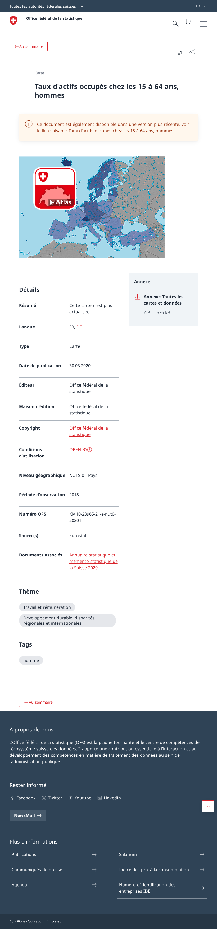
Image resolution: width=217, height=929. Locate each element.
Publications (24, 854)
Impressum (55, 921)
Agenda (19, 885)
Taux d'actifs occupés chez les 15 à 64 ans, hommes (121, 131)
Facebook (26, 798)
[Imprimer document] (179, 51)
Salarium (128, 854)
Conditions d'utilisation (26, 921)
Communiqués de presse (37, 869)
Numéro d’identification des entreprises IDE (147, 888)
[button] (208, 806)
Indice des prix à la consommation (154, 869)
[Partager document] (191, 51)
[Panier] (188, 21)
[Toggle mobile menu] (204, 23)
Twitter (55, 798)
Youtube (83, 798)
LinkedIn (112, 798)
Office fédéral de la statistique (54, 18)
